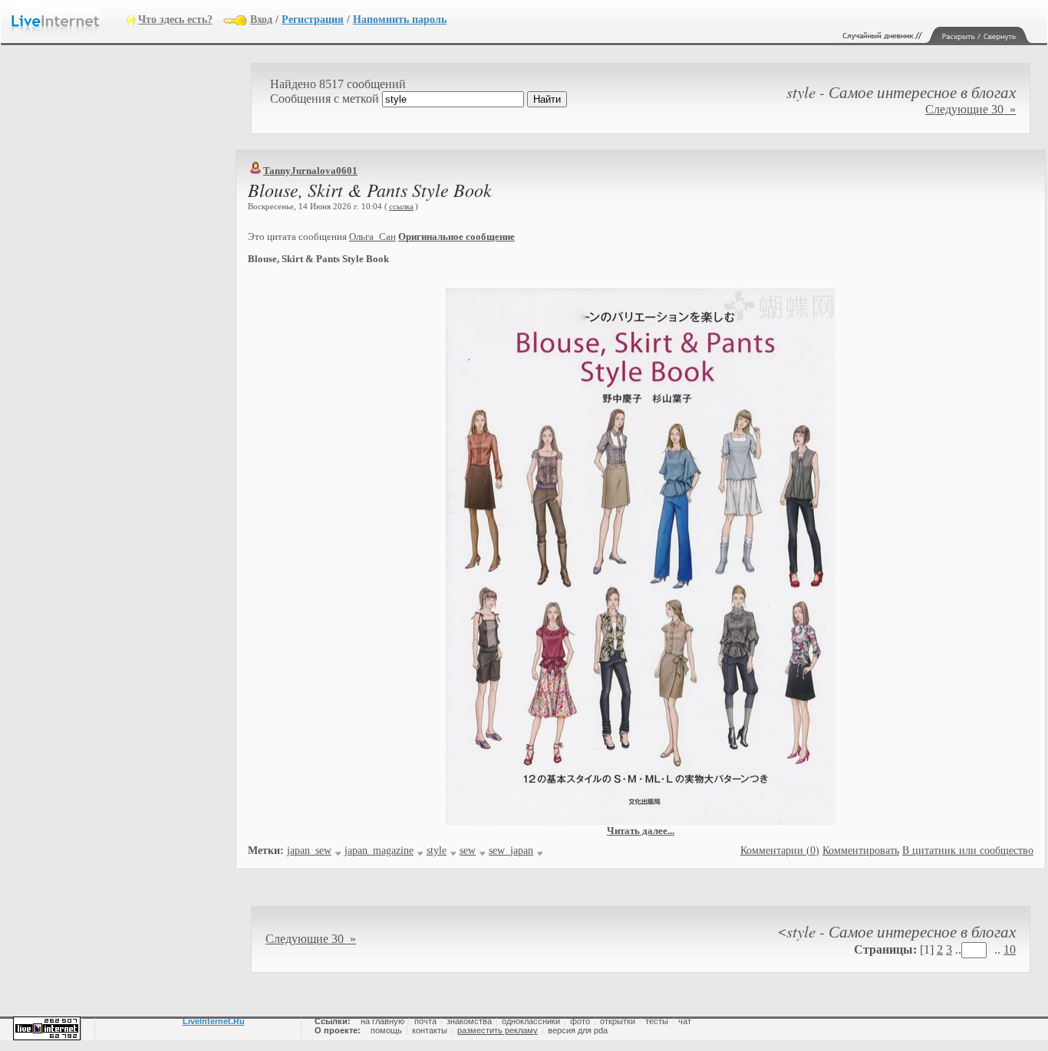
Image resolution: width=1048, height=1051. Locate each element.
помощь (386, 1030)
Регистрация (313, 19)
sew (468, 850)
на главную (382, 1021)
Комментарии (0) (779, 850)
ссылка (401, 206)
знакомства (469, 1021)
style (437, 850)
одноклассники (531, 1021)
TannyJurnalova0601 (310, 170)
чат (684, 1021)
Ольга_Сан (372, 236)
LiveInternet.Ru (214, 1021)
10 (1010, 949)
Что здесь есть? (175, 19)
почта (425, 1021)
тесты (656, 1021)
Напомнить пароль (400, 19)
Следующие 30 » (970, 109)
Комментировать (860, 850)
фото (580, 1021)
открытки (617, 1021)
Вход (261, 19)
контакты (429, 1030)
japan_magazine (379, 850)
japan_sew (309, 850)
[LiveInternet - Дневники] (69, 19)
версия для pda (578, 1030)
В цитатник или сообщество (967, 850)
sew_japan (511, 850)
